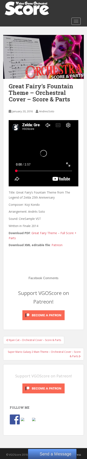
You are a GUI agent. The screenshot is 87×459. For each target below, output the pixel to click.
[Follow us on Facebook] (15, 419)
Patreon (57, 245)
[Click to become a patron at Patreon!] (43, 315)
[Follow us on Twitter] (26, 423)
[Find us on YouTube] (37, 423)
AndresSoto (46, 111)
